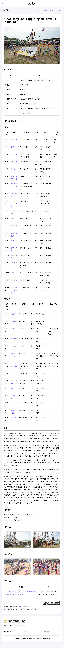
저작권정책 (25, 631)
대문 (35, 10)
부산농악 (13, 373)
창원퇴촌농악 (14, 280)
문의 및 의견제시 (8, 631)
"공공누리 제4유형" (23, 606)
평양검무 (13, 218)
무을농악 (13, 314)
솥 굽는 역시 (14, 169)
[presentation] (4, 539)
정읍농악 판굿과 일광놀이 (14, 203)
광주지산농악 (14, 147)
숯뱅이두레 (14, 162)
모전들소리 (14, 139)
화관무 (12, 240)
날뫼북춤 (13, 388)
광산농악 (13, 329)
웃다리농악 (14, 339)
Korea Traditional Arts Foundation (32, 638)
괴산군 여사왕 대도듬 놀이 (14, 290)
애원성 (12, 273)
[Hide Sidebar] (2, 3)
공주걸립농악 (14, 263)
